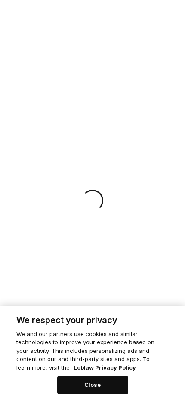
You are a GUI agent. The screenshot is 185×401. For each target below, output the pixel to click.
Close (92, 384)
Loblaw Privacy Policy (105, 367)
